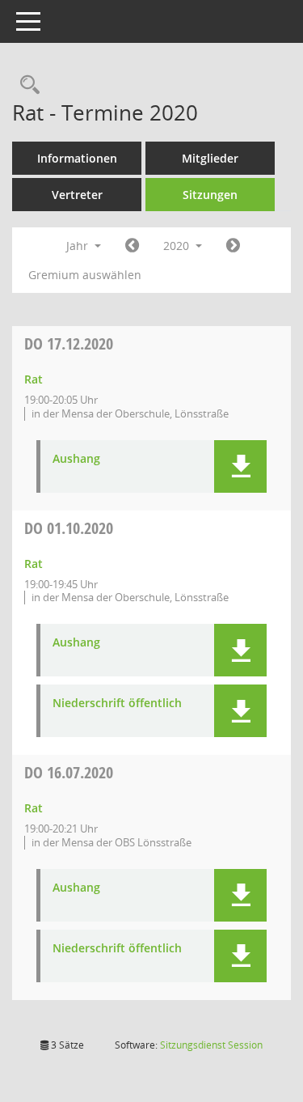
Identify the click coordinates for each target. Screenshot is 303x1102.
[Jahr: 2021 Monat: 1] (233, 246)
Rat (33, 379)
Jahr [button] (78, 245)
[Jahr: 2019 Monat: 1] (132, 246)
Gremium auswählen (84, 274)
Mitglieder (210, 158)
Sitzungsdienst (211, 1045)
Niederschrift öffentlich (117, 703)
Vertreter (77, 194)
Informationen (77, 158)
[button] (240, 466)
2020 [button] (177, 245)
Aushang (76, 459)
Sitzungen (210, 194)
